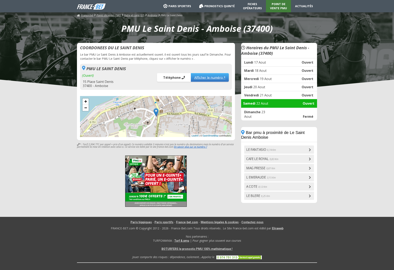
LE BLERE (258, 195)
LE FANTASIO (261, 149)
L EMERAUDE (261, 177)
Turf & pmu (181, 240)
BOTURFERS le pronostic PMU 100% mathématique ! (197, 249)
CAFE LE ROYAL (262, 159)
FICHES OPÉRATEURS (252, 6)
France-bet (87, 15)
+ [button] (85, 101)
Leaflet (195, 135)
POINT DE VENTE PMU (278, 6)
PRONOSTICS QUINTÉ (219, 6)
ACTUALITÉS (304, 6)
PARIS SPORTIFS (179, 6)
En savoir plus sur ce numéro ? (190, 147)
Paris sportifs (164, 222)
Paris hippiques (141, 222)
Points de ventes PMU (108, 15)
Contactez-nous (252, 222)
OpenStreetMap (210, 135)
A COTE (256, 186)
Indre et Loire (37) (134, 15)
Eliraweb (277, 228)
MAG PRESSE (260, 168)
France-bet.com (187, 222)
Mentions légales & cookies (220, 222)
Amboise (152, 15)
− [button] (85, 107)
